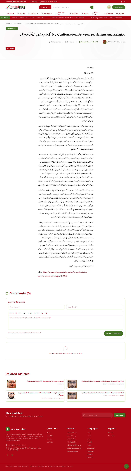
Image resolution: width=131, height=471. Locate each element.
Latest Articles (72, 433)
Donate (110, 433)
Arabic (89, 439)
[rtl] (24, 313)
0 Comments (55, 42)
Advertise (111, 436)
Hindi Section (71, 442)
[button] (20, 313)
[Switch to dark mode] (109, 7)
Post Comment (115, 333)
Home (8, 24)
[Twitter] (12, 455)
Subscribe (119, 415)
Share (11, 49)
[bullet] (38, 313)
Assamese (91, 448)
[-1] (28, 313)
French (89, 457)
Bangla (89, 442)
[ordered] (35, 313)
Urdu (89, 433)
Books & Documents (74, 448)
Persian (90, 454)
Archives (50, 442)
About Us (50, 436)
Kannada (90, 451)
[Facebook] (7, 455)
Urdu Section (17, 24)
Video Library (71, 436)
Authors (49, 439)
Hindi (89, 436)
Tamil (89, 445)
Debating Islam (72, 451)
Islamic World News (74, 445)
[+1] (31, 313)
